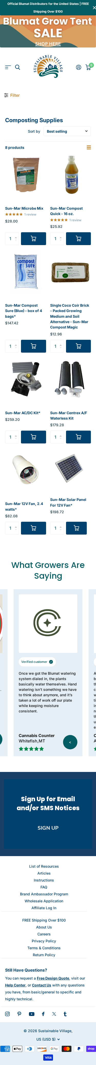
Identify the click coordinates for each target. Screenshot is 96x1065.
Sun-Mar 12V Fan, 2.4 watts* (24, 506)
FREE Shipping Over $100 (44, 920)
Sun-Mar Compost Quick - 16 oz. (66, 211)
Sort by (34, 131)
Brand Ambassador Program (44, 894)
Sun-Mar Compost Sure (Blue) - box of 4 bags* (23, 310)
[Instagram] (7, 1014)
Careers (44, 934)
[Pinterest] (19, 1014)
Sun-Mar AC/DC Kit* (22, 413)
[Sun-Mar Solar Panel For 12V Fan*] (68, 468)
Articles (44, 873)
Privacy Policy (44, 941)
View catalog (8, 67)
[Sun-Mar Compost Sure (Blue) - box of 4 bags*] (25, 272)
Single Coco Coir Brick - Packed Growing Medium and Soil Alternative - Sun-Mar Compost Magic (69, 316)
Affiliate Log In (43, 908)
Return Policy (44, 955)
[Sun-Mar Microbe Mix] (25, 175)
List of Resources (44, 866)
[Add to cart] (33, 238)
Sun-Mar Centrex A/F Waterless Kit (68, 415)
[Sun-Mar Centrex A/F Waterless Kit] (70, 379)
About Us (44, 927)
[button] (17, 234)
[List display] (89, 147)
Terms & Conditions (44, 948)
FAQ (43, 887)
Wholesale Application (44, 901)
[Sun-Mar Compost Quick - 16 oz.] (70, 175)
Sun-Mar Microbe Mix (24, 208)
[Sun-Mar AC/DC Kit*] (25, 379)
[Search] (17, 67)
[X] (54, 1014)
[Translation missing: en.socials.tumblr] (65, 1014)
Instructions (44, 880)
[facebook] (43, 1014)
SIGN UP (48, 828)
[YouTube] (31, 1014)
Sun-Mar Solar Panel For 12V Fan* (68, 502)
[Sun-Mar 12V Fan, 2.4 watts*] (25, 470)
